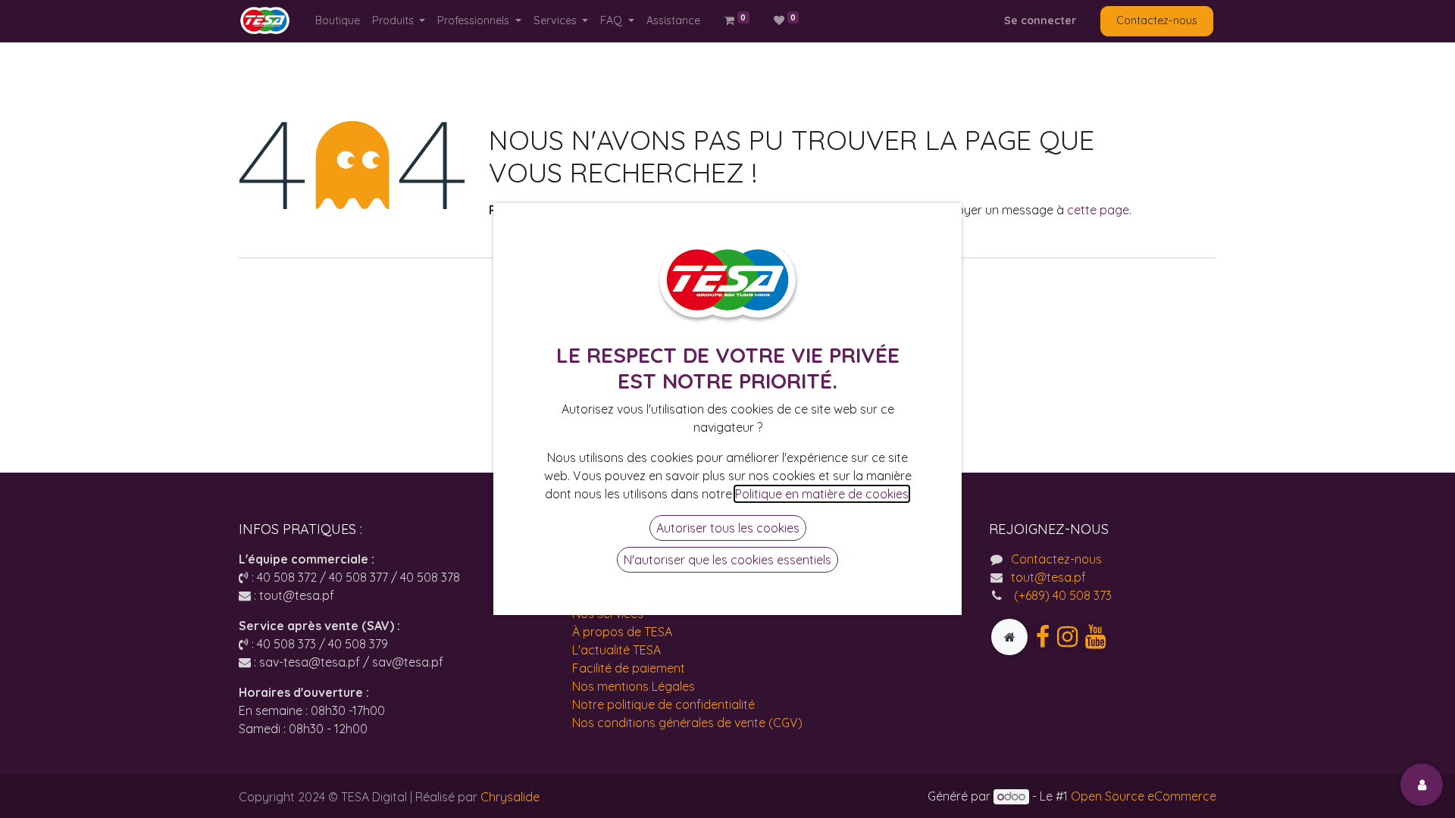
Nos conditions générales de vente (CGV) (687, 722)
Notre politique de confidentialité (663, 704)
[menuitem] (337, 21)
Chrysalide (510, 796)
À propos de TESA (622, 631)
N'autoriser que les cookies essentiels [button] (727, 559)
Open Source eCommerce (1143, 796)
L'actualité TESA (616, 649)
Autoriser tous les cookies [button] (727, 527)
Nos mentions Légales (633, 686)
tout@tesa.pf (1048, 577)
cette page (1098, 209)
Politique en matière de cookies (822, 493)
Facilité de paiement (628, 668)
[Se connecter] (1421, 784)
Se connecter (1040, 20)
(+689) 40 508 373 (1061, 595)
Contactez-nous (1156, 20)
